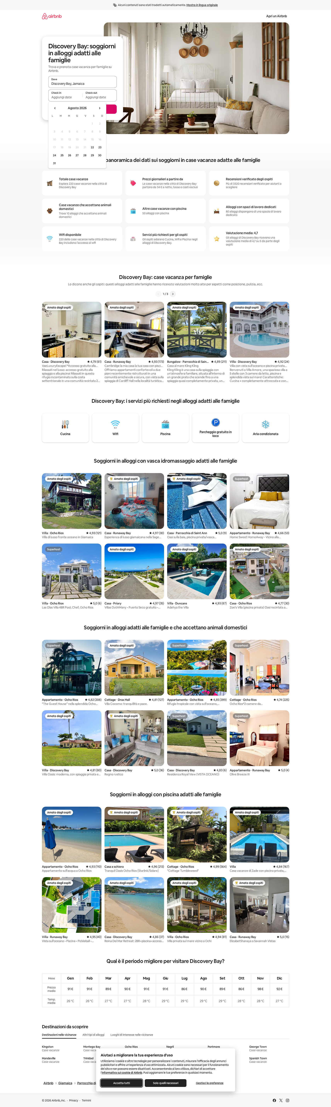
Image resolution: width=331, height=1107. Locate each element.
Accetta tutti (121, 1083)
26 (69, 155)
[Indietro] (158, 294)
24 (54, 155)
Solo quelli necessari (165, 1083)
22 (92, 147)
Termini (86, 1100)
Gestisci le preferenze (209, 1083)
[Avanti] (173, 294)
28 (84, 155)
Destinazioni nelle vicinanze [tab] (59, 1034)
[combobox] (82, 83)
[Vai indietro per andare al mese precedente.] (55, 108)
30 (99, 155)
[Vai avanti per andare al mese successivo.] (99, 108)
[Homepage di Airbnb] (52, 16)
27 (77, 155)
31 (54, 163)
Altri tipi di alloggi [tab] (93, 1034)
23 (99, 147)
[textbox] (65, 97)
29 (92, 155)
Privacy (73, 1100)
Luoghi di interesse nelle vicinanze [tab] (132, 1034)
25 (62, 155)
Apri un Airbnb (276, 16)
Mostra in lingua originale (202, 5)
